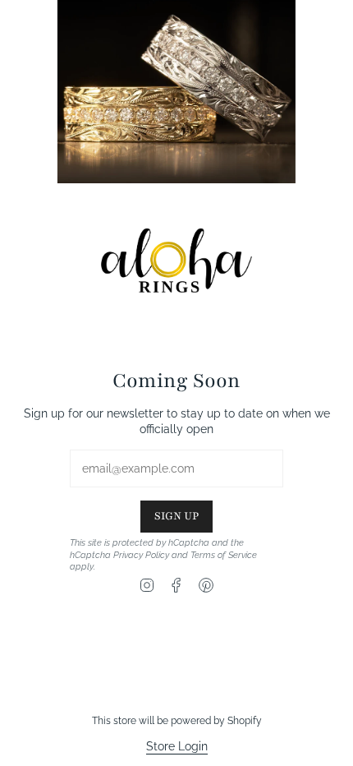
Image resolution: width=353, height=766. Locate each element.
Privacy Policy (141, 555)
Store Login (177, 746)
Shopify (244, 721)
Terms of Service (223, 555)
